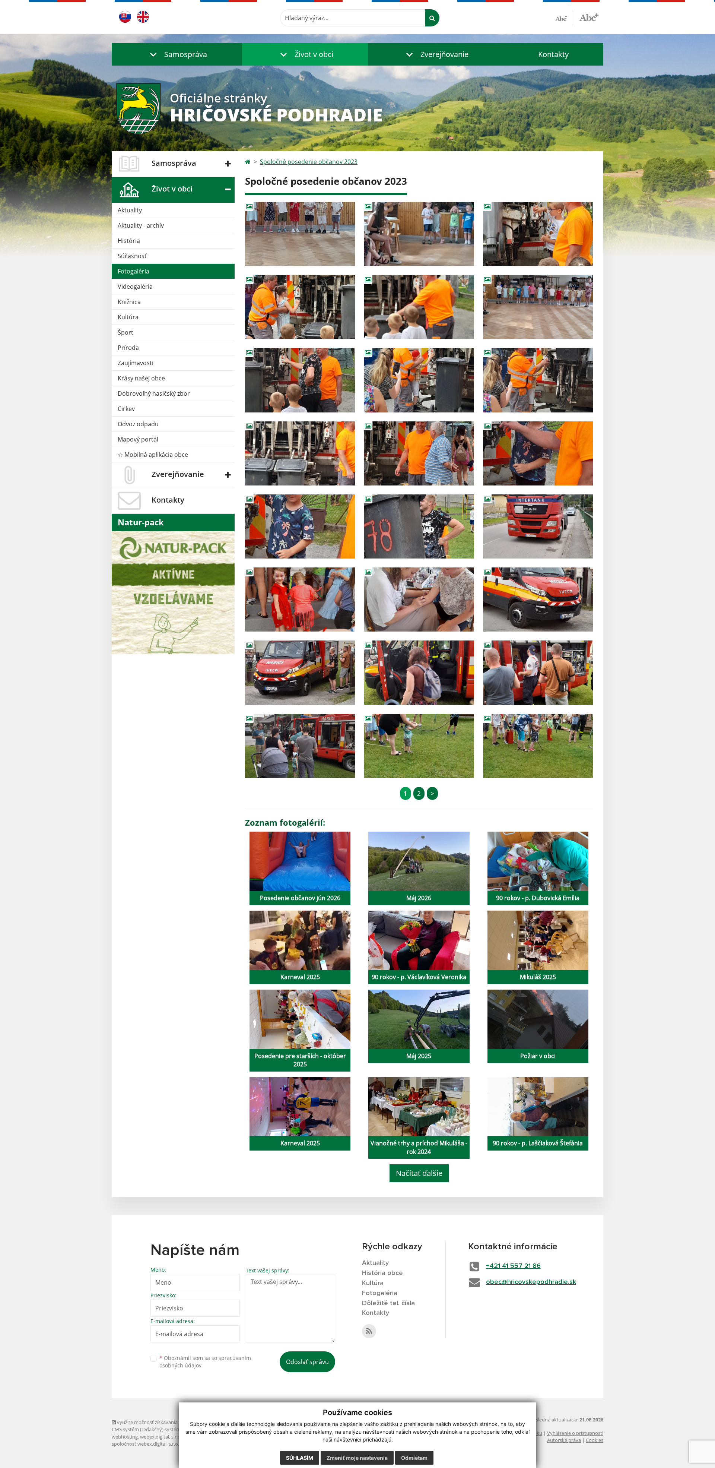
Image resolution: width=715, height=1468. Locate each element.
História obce (382, 1273)
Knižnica (129, 302)
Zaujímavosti (135, 363)
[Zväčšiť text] (589, 17)
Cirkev (126, 409)
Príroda (128, 348)
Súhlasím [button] (299, 1458)
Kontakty (553, 54)
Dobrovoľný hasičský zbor (154, 393)
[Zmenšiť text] (564, 18)
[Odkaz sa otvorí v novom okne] (369, 1331)
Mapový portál (138, 439)
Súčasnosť (132, 256)
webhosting (125, 1436)
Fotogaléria (133, 271)
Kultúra (128, 317)
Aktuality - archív (141, 225)
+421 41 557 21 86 (513, 1266)
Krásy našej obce (141, 378)
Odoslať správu (307, 1362)
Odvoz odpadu (138, 424)
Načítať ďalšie (419, 1173)
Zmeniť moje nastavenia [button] (357, 1458)
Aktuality (130, 210)
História (129, 241)
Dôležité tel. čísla (388, 1303)
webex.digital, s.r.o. (161, 1436)
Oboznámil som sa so (205, 1361)
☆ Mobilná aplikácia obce (153, 454)
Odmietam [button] (414, 1458)
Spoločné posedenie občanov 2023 (309, 162)
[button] (177, 54)
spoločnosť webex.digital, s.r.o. (145, 1443)
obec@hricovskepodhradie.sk (531, 1282)
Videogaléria (135, 286)
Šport (125, 332)
